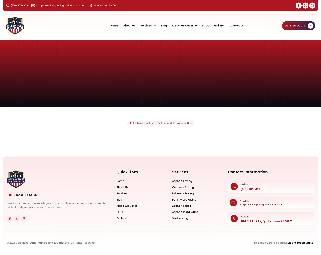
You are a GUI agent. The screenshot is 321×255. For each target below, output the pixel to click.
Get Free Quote (295, 25)
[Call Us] (234, 186)
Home (114, 25)
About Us (129, 25)
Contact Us (236, 25)
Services (146, 25)
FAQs (205, 25)
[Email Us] (233, 202)
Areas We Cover (182, 25)
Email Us (244, 201)
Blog (164, 25)
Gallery (219, 25)
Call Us (244, 184)
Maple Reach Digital (300, 242)
